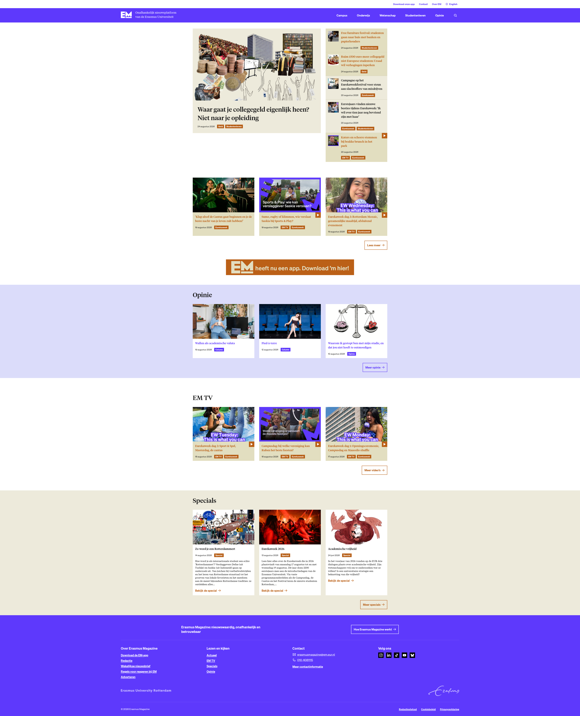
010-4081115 (305, 660)
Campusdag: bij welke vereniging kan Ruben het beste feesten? (286, 448)
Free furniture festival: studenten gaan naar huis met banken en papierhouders (362, 37)
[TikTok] (396, 655)
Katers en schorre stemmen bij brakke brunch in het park (359, 142)
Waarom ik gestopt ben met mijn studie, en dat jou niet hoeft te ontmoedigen (356, 345)
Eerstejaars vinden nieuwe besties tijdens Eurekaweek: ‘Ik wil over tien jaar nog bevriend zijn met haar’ (361, 110)
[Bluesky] (412, 655)
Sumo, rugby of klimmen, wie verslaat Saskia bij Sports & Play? (286, 219)
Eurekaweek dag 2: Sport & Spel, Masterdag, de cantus (215, 448)
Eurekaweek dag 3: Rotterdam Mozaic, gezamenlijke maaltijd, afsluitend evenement (353, 221)
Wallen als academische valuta (215, 343)
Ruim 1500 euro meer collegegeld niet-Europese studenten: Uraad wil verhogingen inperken (362, 61)
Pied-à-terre (269, 343)
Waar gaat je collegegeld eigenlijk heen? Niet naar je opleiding (253, 114)
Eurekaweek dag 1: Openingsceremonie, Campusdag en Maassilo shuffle (353, 448)
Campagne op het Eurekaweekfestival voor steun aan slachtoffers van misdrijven (361, 85)
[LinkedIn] (389, 655)
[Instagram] (381, 655)
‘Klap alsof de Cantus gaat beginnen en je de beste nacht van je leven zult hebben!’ (223, 219)
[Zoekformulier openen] (455, 15)
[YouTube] (404, 655)
